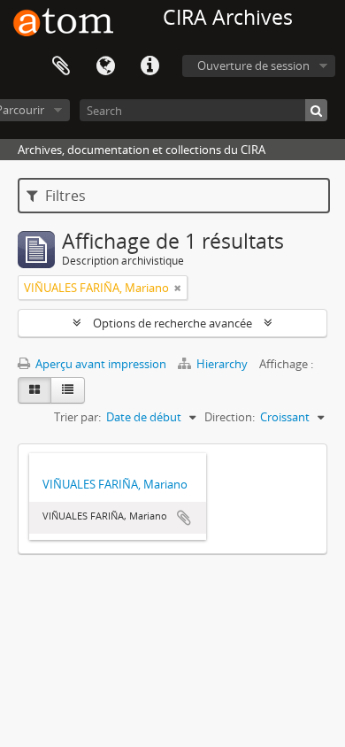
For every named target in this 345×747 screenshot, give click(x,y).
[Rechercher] (316, 110)
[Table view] (67, 390)
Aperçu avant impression (99, 364)
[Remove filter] (177, 287)
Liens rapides (149, 66)
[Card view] (34, 390)
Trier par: (77, 417)
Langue (105, 66)
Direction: (229, 417)
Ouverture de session (253, 65)
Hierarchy (222, 364)
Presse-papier (61, 66)
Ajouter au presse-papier (184, 518)
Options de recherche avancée (172, 323)
